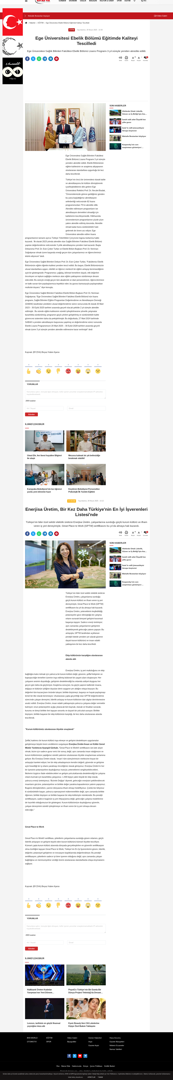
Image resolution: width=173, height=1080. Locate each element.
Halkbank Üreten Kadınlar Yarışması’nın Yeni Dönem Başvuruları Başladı (39, 991)
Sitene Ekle (65, 1066)
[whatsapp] (39, 58)
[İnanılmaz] (88, 367)
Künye (85, 1066)
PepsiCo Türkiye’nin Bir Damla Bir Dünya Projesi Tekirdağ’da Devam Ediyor (84, 991)
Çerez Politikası (96, 1066)
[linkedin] (50, 58)
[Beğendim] (28, 367)
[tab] (32, 384)
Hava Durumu (115, 1038)
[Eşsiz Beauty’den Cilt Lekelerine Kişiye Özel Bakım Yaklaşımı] (86, 1008)
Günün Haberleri (95, 1038)
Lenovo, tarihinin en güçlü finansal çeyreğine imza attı (43, 1024)
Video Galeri (161, 16)
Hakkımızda (76, 1066)
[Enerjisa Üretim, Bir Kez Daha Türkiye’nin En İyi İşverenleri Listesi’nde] (65, 564)
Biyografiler (71, 1042)
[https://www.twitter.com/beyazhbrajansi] (74, 1056)
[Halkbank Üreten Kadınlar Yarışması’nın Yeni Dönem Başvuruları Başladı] (44, 975)
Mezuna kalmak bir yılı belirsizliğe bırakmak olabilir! (84, 456)
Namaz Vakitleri (116, 1049)
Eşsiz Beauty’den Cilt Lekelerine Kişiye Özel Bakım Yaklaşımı (83, 1024)
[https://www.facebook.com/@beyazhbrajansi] (80, 1056)
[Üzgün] (98, 367)
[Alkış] (38, 367)
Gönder (31, 414)
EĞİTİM (41, 23)
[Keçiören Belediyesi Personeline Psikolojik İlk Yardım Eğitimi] (86, 474)
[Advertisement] (86, 81)
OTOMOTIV (32, 1042)
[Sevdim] (48, 367)
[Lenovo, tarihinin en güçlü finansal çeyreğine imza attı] (44, 1008)
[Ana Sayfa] (26, 23)
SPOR (48, 1042)
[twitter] (33, 58)
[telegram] (45, 58)
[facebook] (27, 58)
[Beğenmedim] (58, 367)
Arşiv (90, 1042)
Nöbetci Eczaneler (117, 1045)
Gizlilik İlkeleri (109, 1066)
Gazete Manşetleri (117, 1042)
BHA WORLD (32, 1038)
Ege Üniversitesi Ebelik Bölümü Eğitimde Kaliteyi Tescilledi (67, 23)
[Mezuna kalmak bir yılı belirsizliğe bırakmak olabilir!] (86, 441)
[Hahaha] (78, 367)
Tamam (100, 1077)
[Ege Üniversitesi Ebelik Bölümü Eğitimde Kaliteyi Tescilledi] (65, 127)
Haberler (32, 23)
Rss (58, 1066)
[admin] (85, 1056)
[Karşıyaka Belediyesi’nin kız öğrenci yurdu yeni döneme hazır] (44, 474)
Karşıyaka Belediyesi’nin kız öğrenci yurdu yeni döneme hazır (44, 490)
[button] (25, 16)
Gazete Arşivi (93, 1045)
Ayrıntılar (91, 1077)
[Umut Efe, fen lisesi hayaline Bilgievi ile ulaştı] (44, 441)
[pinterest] (56, 58)
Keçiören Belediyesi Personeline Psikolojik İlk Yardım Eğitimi (84, 490)
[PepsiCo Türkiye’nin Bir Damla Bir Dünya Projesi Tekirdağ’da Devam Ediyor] (86, 975)
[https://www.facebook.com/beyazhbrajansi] (69, 1056)
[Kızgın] (68, 367)
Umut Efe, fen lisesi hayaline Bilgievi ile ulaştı (44, 456)
